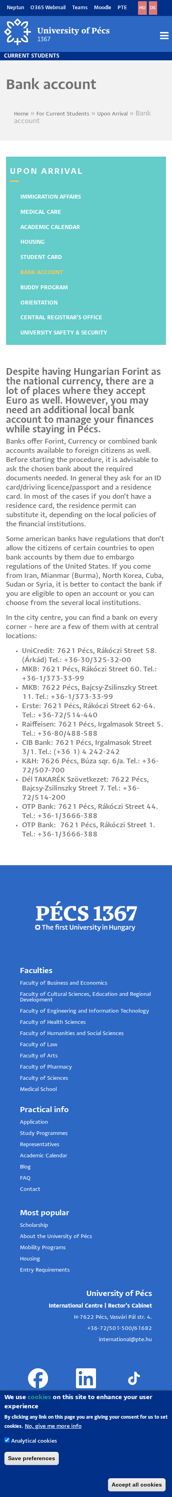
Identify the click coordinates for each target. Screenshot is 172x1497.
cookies (39, 1397)
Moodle (102, 7)
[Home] (57, 32)
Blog (25, 1167)
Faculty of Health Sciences (53, 1022)
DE (153, 8)
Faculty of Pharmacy (46, 1067)
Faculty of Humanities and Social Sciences (72, 1033)
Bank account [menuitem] (41, 272)
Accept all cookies (137, 1484)
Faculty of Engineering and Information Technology (84, 1011)
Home (21, 114)
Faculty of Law (39, 1044)
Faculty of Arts (39, 1056)
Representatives (39, 1144)
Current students (31, 56)
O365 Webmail (48, 7)
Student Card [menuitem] (41, 257)
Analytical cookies (34, 1441)
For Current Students (62, 114)
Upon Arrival (112, 114)
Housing (30, 1259)
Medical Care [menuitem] (40, 212)
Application (34, 1122)
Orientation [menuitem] (39, 303)
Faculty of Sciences (44, 1078)
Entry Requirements (45, 1270)
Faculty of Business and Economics (63, 983)
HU (142, 8)
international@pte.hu (125, 1339)
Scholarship (34, 1225)
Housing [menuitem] (32, 242)
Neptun (15, 7)
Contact (30, 1189)
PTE (122, 7)
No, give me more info (53, 1426)
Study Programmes (44, 1133)
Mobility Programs (43, 1247)
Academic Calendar (43, 1156)
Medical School (38, 1089)
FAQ (25, 1178)
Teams (80, 7)
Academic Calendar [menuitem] (50, 227)
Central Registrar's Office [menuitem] (61, 318)
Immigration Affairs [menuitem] (50, 197)
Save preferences (31, 1458)
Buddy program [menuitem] (44, 288)
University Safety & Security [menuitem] (63, 333)
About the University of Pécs (56, 1236)
